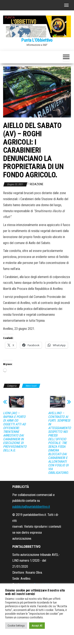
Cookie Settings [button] (16, 625)
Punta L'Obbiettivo (37, 40)
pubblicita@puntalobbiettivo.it (31, 507)
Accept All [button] (37, 625)
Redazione (36, 184)
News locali (31, 385)
